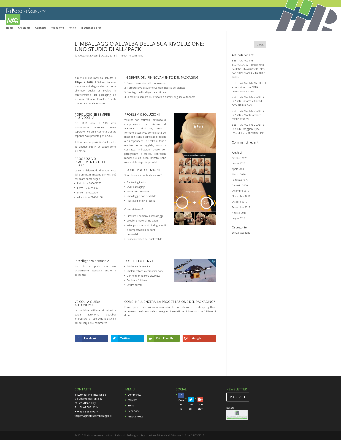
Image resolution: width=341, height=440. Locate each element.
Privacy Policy (135, 416)
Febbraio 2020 (240, 180)
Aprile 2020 (238, 169)
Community (134, 394)
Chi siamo (24, 27)
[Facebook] (181, 395)
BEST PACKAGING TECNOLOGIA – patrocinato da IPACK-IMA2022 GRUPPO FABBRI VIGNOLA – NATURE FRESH (248, 69)
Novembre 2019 (241, 196)
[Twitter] (191, 399)
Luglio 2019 (238, 218)
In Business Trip (91, 27)
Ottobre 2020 (239, 158)
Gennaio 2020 (240, 185)
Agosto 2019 (239, 212)
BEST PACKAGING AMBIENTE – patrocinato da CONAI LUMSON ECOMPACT (249, 87)
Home (9, 27)
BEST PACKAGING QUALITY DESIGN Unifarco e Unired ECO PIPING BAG (248, 101)
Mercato (132, 400)
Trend (131, 405)
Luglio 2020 (238, 163)
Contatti (40, 27)
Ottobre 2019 (239, 201)
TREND (122, 55)
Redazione (57, 27)
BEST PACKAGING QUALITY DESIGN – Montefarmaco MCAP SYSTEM (248, 115)
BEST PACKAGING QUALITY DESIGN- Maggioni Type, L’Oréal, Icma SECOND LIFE (248, 129)
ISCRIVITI (237, 397)
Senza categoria (241, 232)
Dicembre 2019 (240, 190)
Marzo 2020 (239, 174)
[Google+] (200, 399)
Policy (72, 27)
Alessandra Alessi (88, 55)
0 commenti (136, 55)
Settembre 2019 (241, 207)
